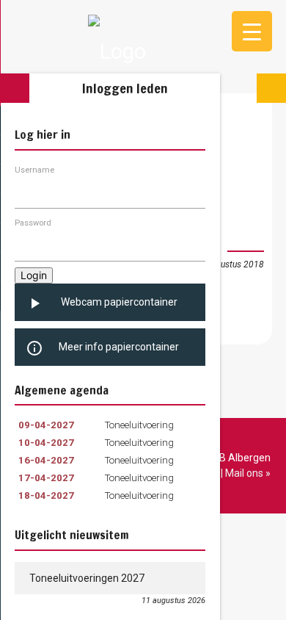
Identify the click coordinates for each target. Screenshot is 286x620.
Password (33, 223)
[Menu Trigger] (252, 31)
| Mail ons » (246, 473)
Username (34, 170)
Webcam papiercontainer (101, 303)
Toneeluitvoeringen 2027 (86, 578)
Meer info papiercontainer (102, 348)
